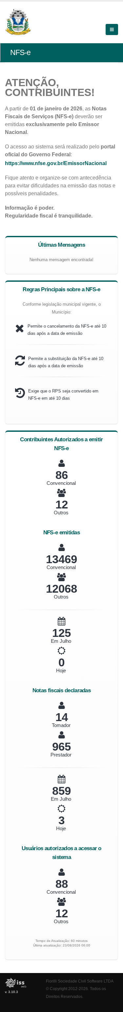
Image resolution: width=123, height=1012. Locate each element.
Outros (61, 512)
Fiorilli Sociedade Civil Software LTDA (79, 981)
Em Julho (61, 641)
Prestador (61, 754)
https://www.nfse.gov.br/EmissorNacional (56, 163)
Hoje (61, 670)
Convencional (61, 483)
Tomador (61, 725)
